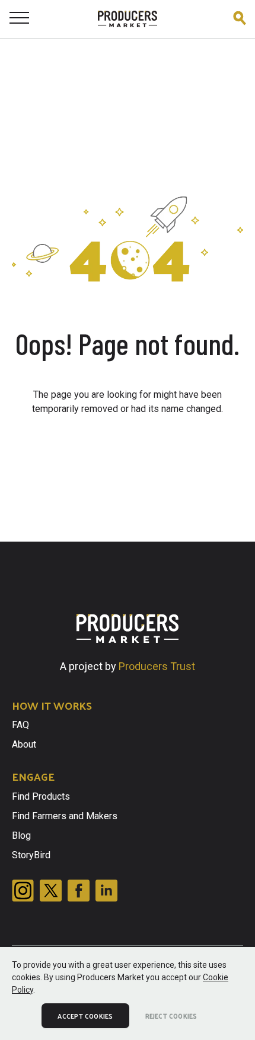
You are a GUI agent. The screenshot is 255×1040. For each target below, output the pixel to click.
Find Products (41, 796)
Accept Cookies (85, 1016)
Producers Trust (157, 666)
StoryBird (31, 855)
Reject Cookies (171, 1016)
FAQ (20, 724)
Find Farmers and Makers (64, 816)
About (24, 744)
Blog (21, 835)
